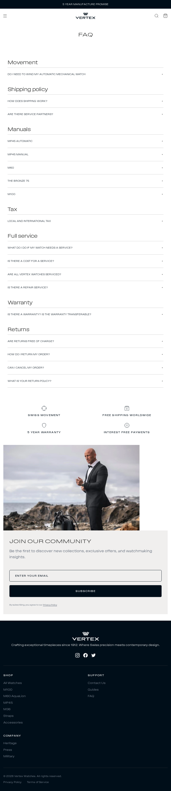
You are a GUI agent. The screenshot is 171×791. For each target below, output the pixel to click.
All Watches (12, 683)
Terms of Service (38, 782)
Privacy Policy (50, 605)
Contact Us (97, 683)
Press (7, 750)
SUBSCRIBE (85, 591)
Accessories (13, 722)
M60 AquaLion (14, 696)
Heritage (10, 743)
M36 (6, 709)
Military (8, 756)
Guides (93, 690)
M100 (7, 690)
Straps (8, 716)
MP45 (8, 703)
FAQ (91, 696)
